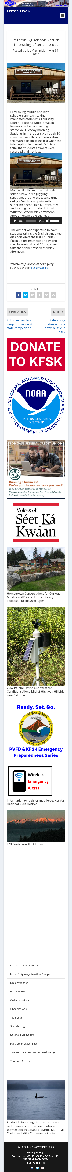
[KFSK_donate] (36, 369)
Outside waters (19, 1000)
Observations (18, 1009)
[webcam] (36, 840)
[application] (36, 220)
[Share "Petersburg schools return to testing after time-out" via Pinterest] (46, 295)
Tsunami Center (20, 1061)
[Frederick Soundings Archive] (36, 1119)
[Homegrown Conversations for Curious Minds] (36, 590)
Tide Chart (16, 1017)
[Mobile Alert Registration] (30, 797)
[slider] (55, 220)
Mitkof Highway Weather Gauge (30, 974)
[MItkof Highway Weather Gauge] (36, 684)
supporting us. (40, 267)
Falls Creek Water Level (24, 1043)
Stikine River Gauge (22, 1035)
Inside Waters (18, 991)
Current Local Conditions (25, 965)
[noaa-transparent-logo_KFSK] (36, 433)
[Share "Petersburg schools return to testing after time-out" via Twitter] (25, 295)
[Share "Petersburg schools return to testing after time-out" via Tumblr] (39, 295)
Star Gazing (17, 1026)
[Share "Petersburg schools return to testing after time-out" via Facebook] (18, 295)
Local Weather (19, 982)
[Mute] (47, 221)
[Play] (15, 221)
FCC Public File (36, 1162)
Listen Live (17, 10)
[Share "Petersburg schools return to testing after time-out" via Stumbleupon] (53, 295)
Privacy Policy (35, 1152)
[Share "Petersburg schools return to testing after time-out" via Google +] (32, 295)
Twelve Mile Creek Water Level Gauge (32, 1052)
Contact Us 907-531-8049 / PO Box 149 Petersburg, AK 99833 (35, 1157)
